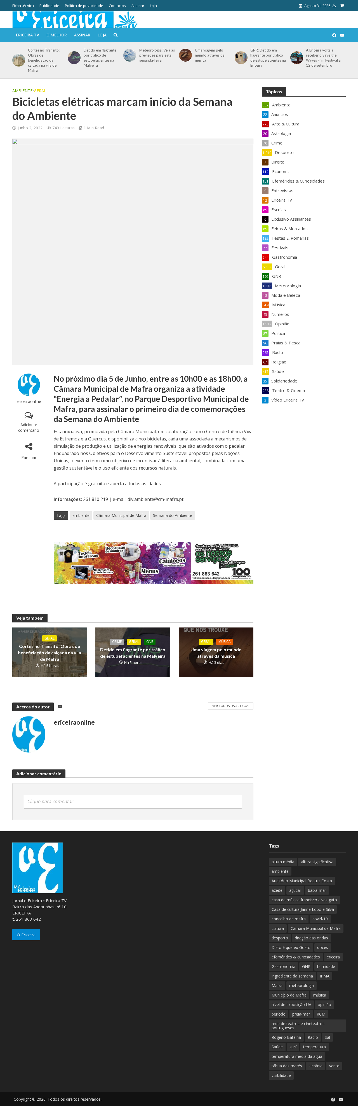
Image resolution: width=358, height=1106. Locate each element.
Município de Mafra (289, 995)
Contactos (117, 5)
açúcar (295, 890)
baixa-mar (317, 890)
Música (224, 641)
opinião (324, 1004)
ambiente (81, 515)
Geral (40, 90)
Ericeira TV (27, 35)
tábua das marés (287, 1065)
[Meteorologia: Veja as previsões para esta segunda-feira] (128, 55)
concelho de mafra (289, 918)
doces (322, 947)
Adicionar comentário (28, 427)
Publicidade (49, 5)
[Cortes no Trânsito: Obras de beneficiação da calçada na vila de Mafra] (17, 60)
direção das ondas (311, 938)
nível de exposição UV (291, 1004)
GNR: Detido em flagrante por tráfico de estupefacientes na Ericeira (268, 57)
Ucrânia (315, 1065)
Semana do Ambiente (172, 515)
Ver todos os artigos (230, 706)
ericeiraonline (29, 401)
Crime (117, 641)
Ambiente (22, 90)
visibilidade (281, 1075)
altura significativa (317, 861)
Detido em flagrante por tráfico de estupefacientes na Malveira (100, 57)
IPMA (324, 976)
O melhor (56, 35)
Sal (327, 1037)
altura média (283, 861)
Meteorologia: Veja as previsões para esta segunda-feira (157, 55)
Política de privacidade (84, 5)
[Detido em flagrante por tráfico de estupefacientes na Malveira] (73, 57)
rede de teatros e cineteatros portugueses (298, 1025)
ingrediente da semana (292, 976)
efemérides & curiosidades (296, 957)
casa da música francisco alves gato (304, 899)
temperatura (314, 1046)
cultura (278, 928)
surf (292, 1046)
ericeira (333, 957)
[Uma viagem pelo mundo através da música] (184, 55)
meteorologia (301, 985)
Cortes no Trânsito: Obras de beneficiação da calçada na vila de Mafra (44, 60)
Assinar (137, 5)
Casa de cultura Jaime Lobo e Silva (303, 909)
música (319, 995)
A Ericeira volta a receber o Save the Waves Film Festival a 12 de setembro (323, 57)
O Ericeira (26, 934)
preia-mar (301, 1014)
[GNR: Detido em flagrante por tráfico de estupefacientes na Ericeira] (240, 57)
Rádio (313, 1037)
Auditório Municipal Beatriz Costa (302, 880)
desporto (280, 938)
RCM (321, 1014)
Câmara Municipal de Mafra (121, 515)
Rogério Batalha (286, 1037)
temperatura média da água (297, 1056)
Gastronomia (283, 966)
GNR (149, 641)
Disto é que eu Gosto (291, 947)
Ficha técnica (23, 5)
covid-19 (320, 918)
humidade (326, 966)
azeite (277, 890)
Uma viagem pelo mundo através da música (210, 55)
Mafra (277, 985)
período (279, 1014)
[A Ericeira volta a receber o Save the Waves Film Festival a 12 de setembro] (295, 57)
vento (334, 1065)
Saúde (277, 1046)
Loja (153, 5)
